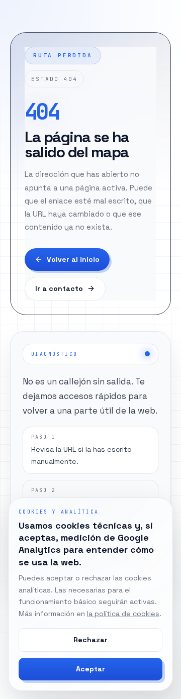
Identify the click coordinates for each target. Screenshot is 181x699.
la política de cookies (123, 613)
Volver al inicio (73, 259)
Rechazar (90, 639)
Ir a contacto (59, 288)
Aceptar (90, 668)
